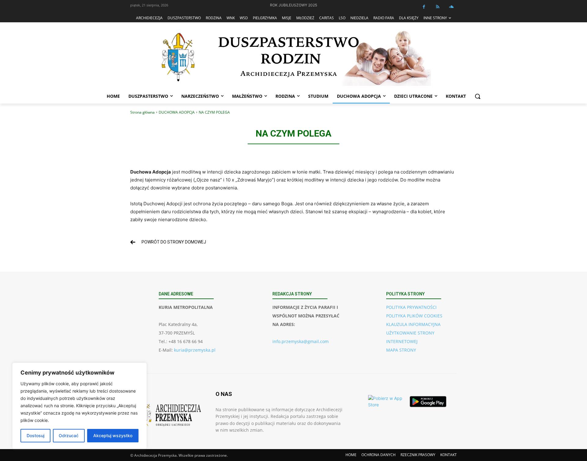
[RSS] (437, 7)
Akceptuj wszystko (112, 435)
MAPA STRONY (401, 350)
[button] (477, 96)
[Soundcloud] (451, 7)
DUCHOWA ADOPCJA (177, 112)
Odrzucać (69, 435)
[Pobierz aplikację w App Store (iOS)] (386, 401)
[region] (79, 406)
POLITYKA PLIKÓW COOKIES (414, 316)
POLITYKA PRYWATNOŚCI (411, 307)
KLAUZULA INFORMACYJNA (413, 324)
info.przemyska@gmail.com (300, 341)
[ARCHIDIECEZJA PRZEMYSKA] (293, 57)
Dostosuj (35, 435)
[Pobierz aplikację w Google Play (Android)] (428, 401)
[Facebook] (424, 7)
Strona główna (142, 112)
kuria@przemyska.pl (195, 350)
